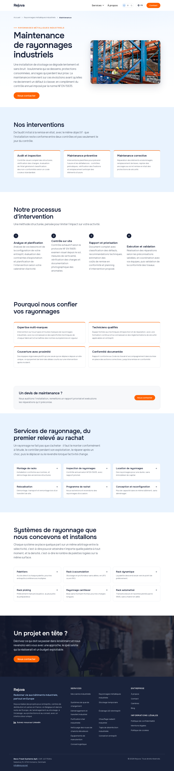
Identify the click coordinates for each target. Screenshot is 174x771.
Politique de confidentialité (143, 721)
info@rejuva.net (21, 765)
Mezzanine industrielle (81, 694)
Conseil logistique (79, 744)
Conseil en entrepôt (108, 735)
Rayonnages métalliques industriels (40, 17)
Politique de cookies (140, 730)
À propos (113, 5)
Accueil (17, 17)
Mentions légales (138, 725)
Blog (133, 708)
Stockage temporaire (108, 702)
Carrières (135, 703)
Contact (135, 698)
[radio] (124, 5)
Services (97, 5)
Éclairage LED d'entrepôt (109, 710)
